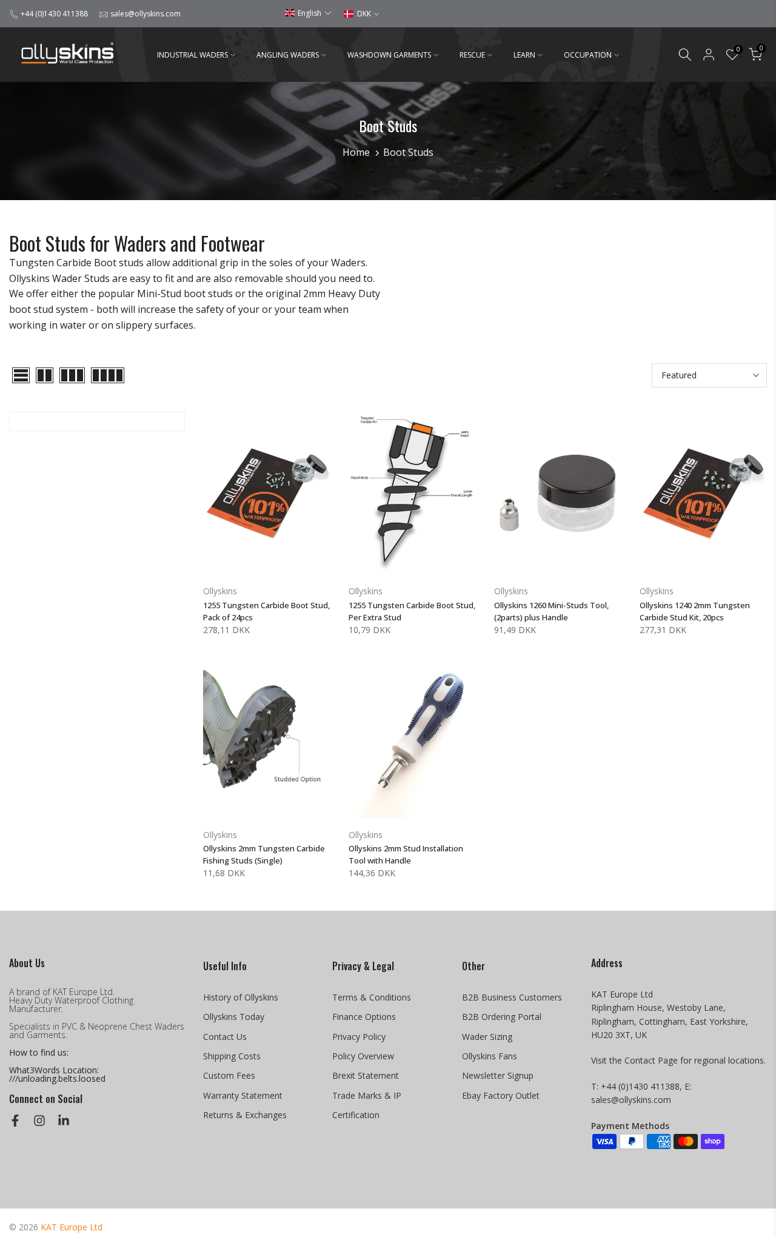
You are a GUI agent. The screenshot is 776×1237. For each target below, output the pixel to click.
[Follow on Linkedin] (64, 1120)
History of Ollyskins (240, 997)
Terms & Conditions (371, 997)
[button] (308, 13)
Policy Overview (363, 1056)
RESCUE (472, 55)
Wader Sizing (487, 1036)
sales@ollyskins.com (145, 13)
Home (356, 152)
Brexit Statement (365, 1075)
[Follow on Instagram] (39, 1120)
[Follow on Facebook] (15, 1120)
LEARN (524, 55)
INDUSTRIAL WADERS (192, 55)
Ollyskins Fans (489, 1056)
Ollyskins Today (233, 1016)
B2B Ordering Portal (501, 1016)
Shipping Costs (232, 1056)
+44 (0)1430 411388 (54, 13)
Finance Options (364, 1016)
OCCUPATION (588, 55)
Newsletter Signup (498, 1075)
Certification (356, 1115)
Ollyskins (220, 591)
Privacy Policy (359, 1036)
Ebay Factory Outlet (501, 1095)
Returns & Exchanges (245, 1115)
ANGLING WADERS (287, 55)
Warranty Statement (243, 1095)
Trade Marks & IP (366, 1095)
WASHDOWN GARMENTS (389, 55)
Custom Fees (229, 1075)
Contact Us (225, 1036)
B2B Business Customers (512, 997)
